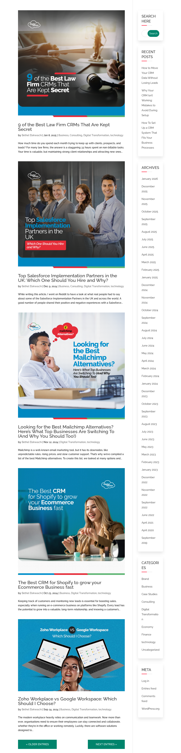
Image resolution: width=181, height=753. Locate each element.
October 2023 (150, 403)
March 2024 (149, 368)
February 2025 (150, 269)
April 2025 (148, 254)
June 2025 (148, 247)
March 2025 (149, 262)
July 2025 (147, 239)
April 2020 (148, 530)
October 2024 (150, 310)
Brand (145, 579)
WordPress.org (150, 708)
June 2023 (148, 439)
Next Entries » (106, 744)
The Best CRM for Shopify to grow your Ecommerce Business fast (59, 585)
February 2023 (150, 462)
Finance (146, 634)
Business (64, 135)
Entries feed (149, 688)
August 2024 (149, 330)
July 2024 (147, 338)
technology (116, 135)
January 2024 (150, 383)
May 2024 (147, 353)
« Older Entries (37, 744)
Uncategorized (150, 649)
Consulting (76, 135)
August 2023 (149, 424)
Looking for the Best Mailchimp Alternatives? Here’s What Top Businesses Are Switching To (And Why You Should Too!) (66, 431)
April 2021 (147, 522)
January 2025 (150, 277)
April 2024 (148, 360)
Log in (145, 681)
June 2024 (148, 345)
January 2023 (150, 469)
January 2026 (150, 178)
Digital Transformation (96, 135)
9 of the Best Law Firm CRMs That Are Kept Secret (64, 127)
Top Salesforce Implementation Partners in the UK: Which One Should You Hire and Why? (67, 278)
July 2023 (147, 431)
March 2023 (149, 454)
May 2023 (147, 446)
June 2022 (148, 515)
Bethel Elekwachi (32, 135)
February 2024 (150, 376)
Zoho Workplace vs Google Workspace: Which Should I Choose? (67, 701)
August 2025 (149, 231)
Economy (147, 627)
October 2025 (150, 211)
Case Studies (149, 594)
